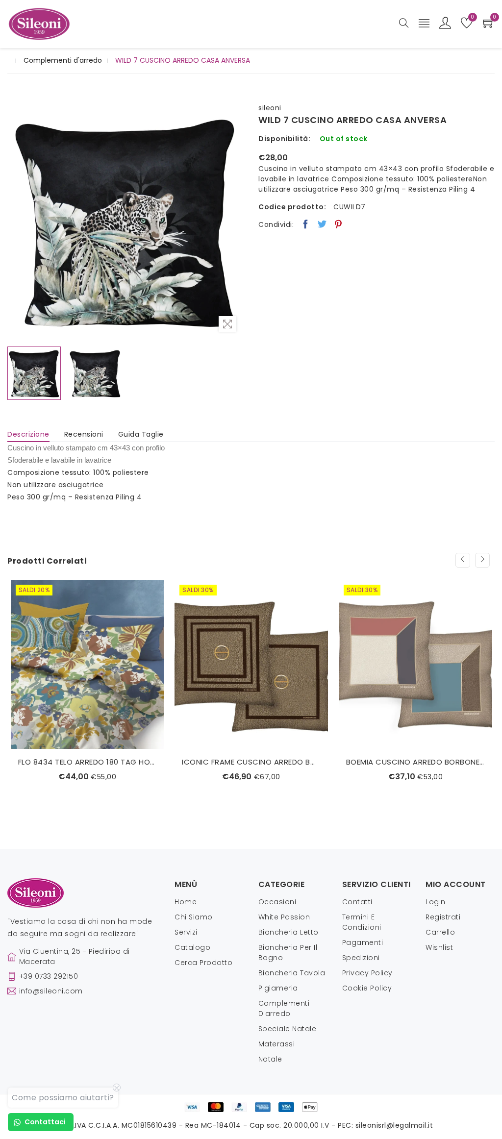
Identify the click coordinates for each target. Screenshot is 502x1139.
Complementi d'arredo (63, 60)
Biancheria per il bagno (288, 952)
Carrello (440, 932)
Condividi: (276, 224)
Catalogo (192, 947)
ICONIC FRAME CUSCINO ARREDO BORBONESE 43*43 (87, 762)
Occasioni (277, 902)
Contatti (357, 902)
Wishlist (439, 947)
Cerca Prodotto (203, 962)
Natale (270, 1059)
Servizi (186, 932)
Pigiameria (278, 988)
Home (186, 902)
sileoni (269, 108)
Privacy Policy (367, 973)
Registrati (443, 917)
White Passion (284, 917)
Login (436, 902)
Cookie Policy (367, 988)
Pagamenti (362, 942)
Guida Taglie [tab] (141, 434)
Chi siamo (194, 917)
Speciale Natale (287, 1029)
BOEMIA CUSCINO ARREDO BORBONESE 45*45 (251, 762)
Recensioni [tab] (83, 434)
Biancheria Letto (288, 932)
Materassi (276, 1044)
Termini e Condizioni (361, 922)
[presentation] (462, 560)
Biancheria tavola (292, 973)
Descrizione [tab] (28, 434)
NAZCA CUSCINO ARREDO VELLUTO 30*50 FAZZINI (415, 762)
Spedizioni (361, 958)
